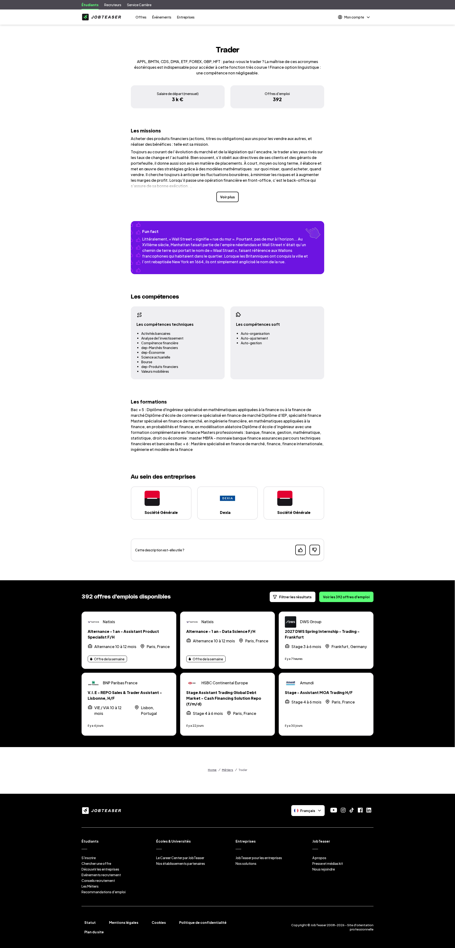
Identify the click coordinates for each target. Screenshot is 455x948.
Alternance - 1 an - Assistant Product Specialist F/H (123, 634)
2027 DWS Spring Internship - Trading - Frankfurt (322, 634)
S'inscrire (89, 858)
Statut (90, 922)
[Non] (314, 550)
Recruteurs (112, 5)
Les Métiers (90, 886)
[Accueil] (101, 17)
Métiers (227, 770)
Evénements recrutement (101, 875)
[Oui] (300, 550)
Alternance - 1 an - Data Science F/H (220, 631)
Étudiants (90, 5)
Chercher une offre (96, 863)
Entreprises (186, 17)
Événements (161, 17)
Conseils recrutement (98, 880)
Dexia (225, 512)
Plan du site (94, 932)
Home (212, 770)
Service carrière (139, 5)
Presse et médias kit (327, 863)
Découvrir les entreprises (100, 869)
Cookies (159, 922)
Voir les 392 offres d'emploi (346, 597)
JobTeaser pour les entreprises (259, 858)
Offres (141, 17)
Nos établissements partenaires (180, 863)
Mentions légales (123, 922)
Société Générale (161, 512)
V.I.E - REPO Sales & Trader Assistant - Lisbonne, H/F (125, 695)
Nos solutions (246, 863)
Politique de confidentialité (203, 922)
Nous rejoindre (323, 869)
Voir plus (227, 197)
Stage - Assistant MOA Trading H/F (319, 692)
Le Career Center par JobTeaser (180, 858)
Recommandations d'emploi (104, 892)
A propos (319, 858)
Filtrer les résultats (295, 597)
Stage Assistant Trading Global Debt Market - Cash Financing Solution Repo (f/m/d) (223, 698)
